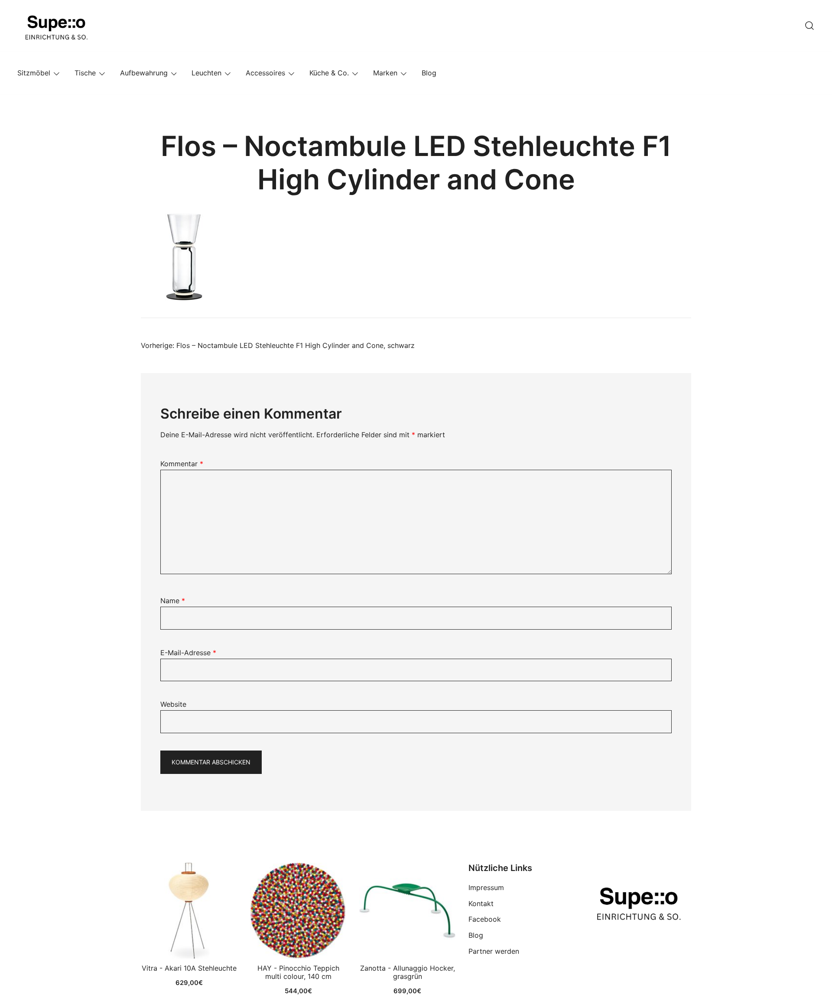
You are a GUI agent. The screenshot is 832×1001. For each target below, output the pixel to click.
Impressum (486, 887)
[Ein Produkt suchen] (809, 26)
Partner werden (493, 951)
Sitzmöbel (33, 72)
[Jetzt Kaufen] (189, 911)
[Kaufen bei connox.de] (407, 911)
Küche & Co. (329, 72)
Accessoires (265, 72)
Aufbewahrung (144, 72)
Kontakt (481, 903)
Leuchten (206, 72)
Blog (429, 72)
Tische (85, 72)
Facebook (484, 919)
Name (172, 600)
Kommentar (181, 463)
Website (173, 704)
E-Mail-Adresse (188, 652)
